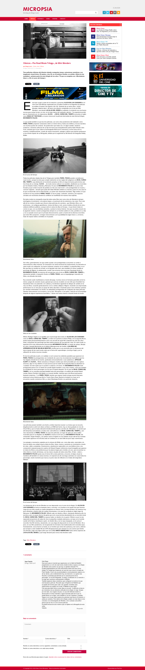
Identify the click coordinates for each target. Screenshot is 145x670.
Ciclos (34, 66)
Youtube (111, 12)
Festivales (40, 19)
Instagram (114, 12)
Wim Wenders (31, 540)
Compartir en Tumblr (36, 84)
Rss (118, 12)
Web (68, 638)
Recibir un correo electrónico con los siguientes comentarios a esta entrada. (45, 646)
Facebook (104, 12)
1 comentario (38, 68)
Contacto (62, 19)
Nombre (26, 638)
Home (26, 19)
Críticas (32, 19)
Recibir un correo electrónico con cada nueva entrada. (38, 648)
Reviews (54, 19)
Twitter (107, 12)
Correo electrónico (51, 638)
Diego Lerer (28, 66)
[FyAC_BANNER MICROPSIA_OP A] (54, 99)
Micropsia (37, 9)
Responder (80, 608)
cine (38, 66)
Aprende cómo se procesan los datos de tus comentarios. (65, 657)
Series (48, 19)
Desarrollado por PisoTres (115, 668)
